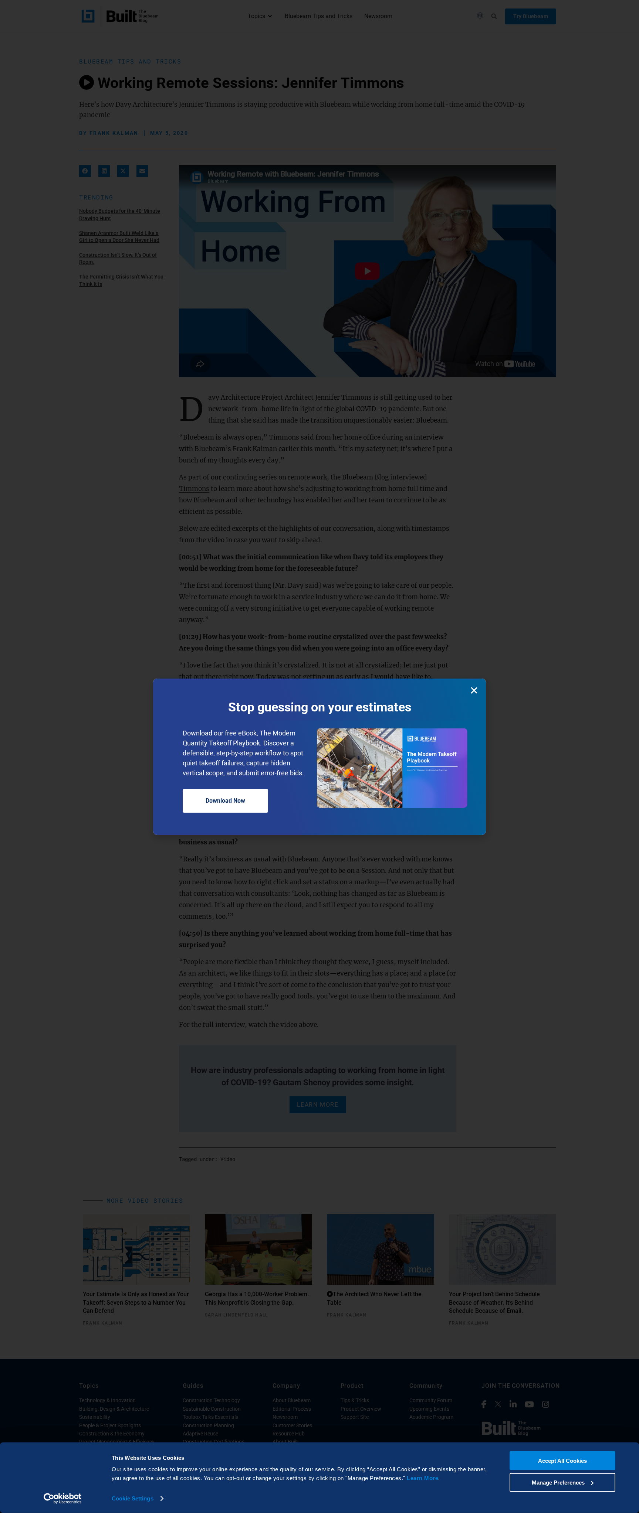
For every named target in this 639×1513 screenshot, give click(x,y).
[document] (319, 756)
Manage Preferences (558, 1482)
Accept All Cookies (562, 1461)
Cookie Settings (132, 1498)
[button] (474, 690)
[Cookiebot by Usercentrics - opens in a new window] (62, 1498)
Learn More (422, 1478)
